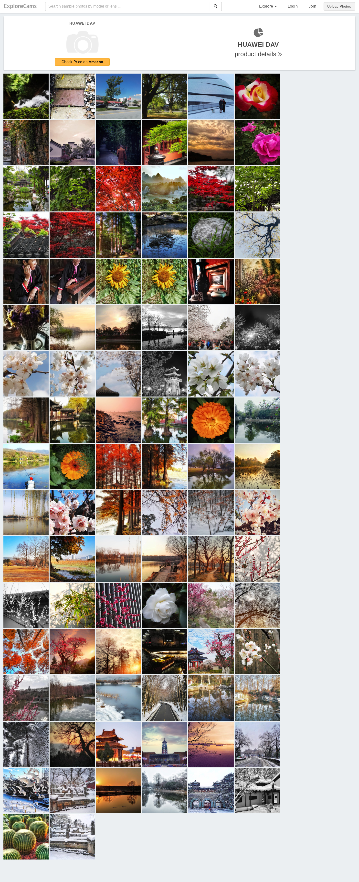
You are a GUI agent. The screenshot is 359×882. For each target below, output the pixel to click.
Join (312, 6)
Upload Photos (339, 6)
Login (293, 6)
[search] (215, 6)
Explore (266, 6)
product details (257, 49)
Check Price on (82, 62)
